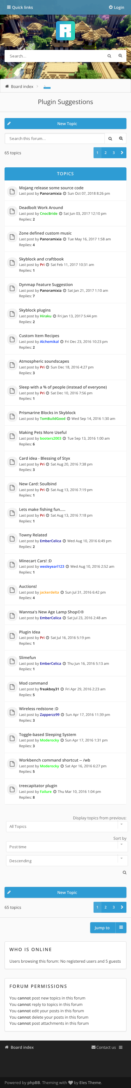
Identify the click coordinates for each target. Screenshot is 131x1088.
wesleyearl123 (52, 566)
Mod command (33, 683)
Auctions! (28, 586)
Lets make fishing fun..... (42, 509)
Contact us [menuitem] (106, 1047)
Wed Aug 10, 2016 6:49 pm (89, 541)
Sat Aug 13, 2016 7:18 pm (72, 515)
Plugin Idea (29, 632)
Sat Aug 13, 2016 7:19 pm (72, 489)
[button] (122, 152)
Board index (22, 1047)
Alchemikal (49, 341)
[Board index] (65, 31)
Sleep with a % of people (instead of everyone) (63, 387)
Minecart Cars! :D (35, 561)
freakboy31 (49, 689)
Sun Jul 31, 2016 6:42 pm (85, 592)
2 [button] (105, 152)
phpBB (33, 1082)
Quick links (22, 7)
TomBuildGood (53, 418)
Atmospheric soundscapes (44, 361)
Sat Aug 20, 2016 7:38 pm (72, 464)
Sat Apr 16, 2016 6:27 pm (86, 766)
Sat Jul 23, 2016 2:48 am (87, 617)
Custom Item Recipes (39, 335)
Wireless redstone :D (38, 708)
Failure (46, 791)
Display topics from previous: (99, 818)
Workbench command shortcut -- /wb (54, 760)
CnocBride (49, 213)
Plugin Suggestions (65, 102)
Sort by (119, 838)
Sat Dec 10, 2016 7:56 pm (72, 393)
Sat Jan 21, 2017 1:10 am (88, 290)
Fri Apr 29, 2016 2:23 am (86, 689)
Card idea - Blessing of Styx (44, 458)
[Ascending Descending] (65, 860)
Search (109, 56)
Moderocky (49, 740)
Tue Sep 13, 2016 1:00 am (88, 438)
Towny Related (33, 535)
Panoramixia (51, 193)
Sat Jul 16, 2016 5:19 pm (70, 637)
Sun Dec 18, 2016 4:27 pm (72, 367)
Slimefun (27, 657)
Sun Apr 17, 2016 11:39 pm (88, 714)
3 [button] (114, 152)
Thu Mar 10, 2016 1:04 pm (79, 791)
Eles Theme (90, 1082)
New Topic (67, 123)
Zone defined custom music (45, 233)
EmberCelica (50, 541)
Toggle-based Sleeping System (47, 734)
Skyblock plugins (35, 310)
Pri (42, 264)
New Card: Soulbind (38, 484)
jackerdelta (49, 592)
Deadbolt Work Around (41, 207)
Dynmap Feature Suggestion (46, 284)
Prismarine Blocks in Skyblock (47, 412)
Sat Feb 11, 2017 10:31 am (72, 264)
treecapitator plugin (38, 785)
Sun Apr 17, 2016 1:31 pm (86, 740)
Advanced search (120, 56)
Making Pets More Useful (43, 432)
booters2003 (50, 438)
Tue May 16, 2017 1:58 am (89, 239)
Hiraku (45, 316)
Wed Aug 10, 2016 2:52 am (92, 566)
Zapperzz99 (49, 714)
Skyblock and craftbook (41, 259)
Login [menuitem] (119, 7)
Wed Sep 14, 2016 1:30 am (93, 418)
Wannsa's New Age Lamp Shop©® (51, 612)
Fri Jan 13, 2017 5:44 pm (77, 316)
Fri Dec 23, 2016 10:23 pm (86, 341)
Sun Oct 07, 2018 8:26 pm (89, 193)
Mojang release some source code (51, 188)
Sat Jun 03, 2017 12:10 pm (85, 213)
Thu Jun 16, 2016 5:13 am (88, 663)
